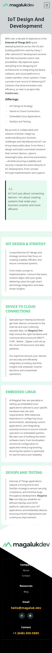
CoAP (12, 341)
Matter (20, 341)
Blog (26, 591)
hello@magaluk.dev (26, 608)
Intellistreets (11, 93)
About (26, 570)
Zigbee (28, 341)
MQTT (41, 337)
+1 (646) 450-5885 (26, 633)
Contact (26, 575)
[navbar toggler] (47, 5)
